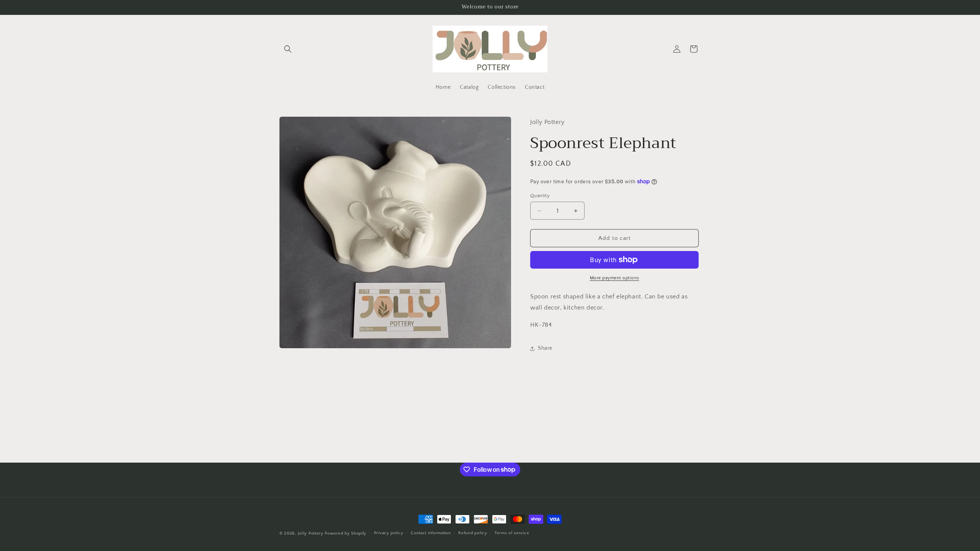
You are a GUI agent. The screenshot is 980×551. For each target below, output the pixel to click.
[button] (287, 49)
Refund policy (472, 533)
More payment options (614, 278)
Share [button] (545, 348)
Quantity (540, 195)
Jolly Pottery (310, 533)
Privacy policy (388, 533)
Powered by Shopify (345, 533)
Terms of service (512, 533)
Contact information (431, 533)
